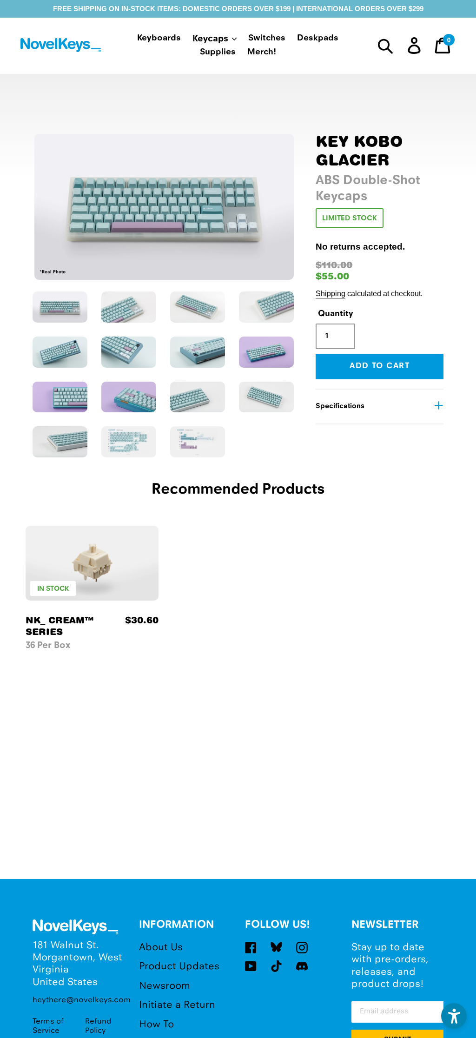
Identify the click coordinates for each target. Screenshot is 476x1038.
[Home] (62, 46)
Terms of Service (48, 1026)
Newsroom (164, 986)
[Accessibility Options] (454, 1016)
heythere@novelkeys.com (79, 1000)
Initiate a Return (177, 1005)
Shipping (330, 293)
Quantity (334, 314)
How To (156, 1024)
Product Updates (179, 966)
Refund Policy (98, 1026)
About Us (161, 947)
